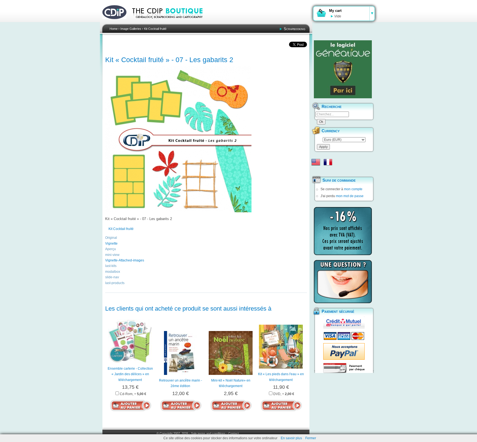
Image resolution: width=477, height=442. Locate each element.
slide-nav (112, 277)
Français (328, 162)
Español (315, 170)
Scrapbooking (294, 29)
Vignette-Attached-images (124, 260)
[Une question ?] (342, 281)
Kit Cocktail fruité (155, 28)
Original (111, 238)
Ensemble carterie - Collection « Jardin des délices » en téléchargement (130, 374)
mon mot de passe (350, 196)
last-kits (110, 266)
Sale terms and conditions (208, 433)
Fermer (310, 438)
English (315, 162)
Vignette (111, 243)
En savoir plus (291, 438)
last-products (114, 283)
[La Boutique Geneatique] (342, 69)
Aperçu (110, 249)
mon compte (353, 189)
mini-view (112, 255)
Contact (233, 433)
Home (114, 28)
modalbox (112, 272)
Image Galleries (130, 28)
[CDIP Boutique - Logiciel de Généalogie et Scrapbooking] (171, 22)
